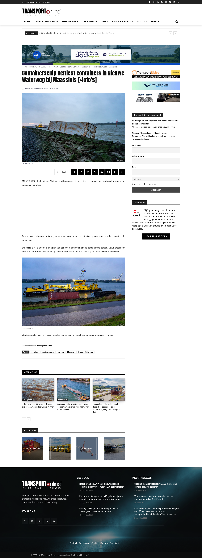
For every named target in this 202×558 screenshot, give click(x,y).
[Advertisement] (73, 211)
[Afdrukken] (115, 172)
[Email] (108, 172)
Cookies (95, 543)
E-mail (135, 167)
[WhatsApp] (95, 172)
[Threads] (178, 2)
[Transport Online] (45, 12)
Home (24, 67)
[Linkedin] (157, 2)
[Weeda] (32, 448)
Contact (73, 543)
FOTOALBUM (30, 430)
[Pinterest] (88, 172)
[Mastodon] (174, 2)
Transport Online (44, 345)
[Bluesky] (170, 2)
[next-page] (28, 419)
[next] (175, 33)
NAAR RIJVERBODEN (156, 236)
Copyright (114, 543)
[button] (176, 21)
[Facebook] (149, 2)
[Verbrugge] (60, 448)
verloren (60, 352)
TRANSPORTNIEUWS (37, 67)
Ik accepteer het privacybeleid (146, 184)
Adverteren (84, 543)
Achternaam (138, 156)
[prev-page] (24, 419)
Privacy (104, 543)
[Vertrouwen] (114, 448)
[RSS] (162, 2)
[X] (166, 2)
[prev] (170, 33)
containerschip (48, 352)
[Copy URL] (122, 172)
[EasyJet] (87, 448)
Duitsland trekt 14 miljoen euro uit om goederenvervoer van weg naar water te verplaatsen (73, 407)
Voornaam (137, 145)
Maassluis (71, 352)
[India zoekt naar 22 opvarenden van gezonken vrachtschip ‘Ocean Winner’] (38, 389)
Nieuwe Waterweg (85, 352)
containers (35, 352)
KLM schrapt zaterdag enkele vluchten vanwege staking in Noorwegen (78, 33)
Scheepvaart (53, 67)
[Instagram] (153, 2)
